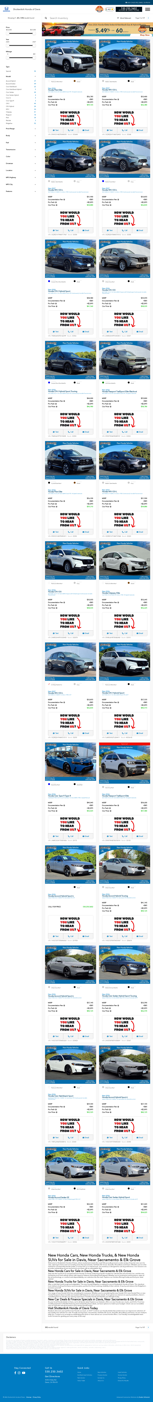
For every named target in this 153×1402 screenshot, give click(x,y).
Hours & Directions (129, 10)
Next (151, 29)
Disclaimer (145, 27)
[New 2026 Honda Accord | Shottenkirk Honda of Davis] (97, 29)
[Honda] (6, 9)
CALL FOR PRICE (54, 907)
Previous (44, 29)
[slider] (7, 33)
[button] (94, 58)
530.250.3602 (129, 8)
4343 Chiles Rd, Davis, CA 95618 (138, 2)
